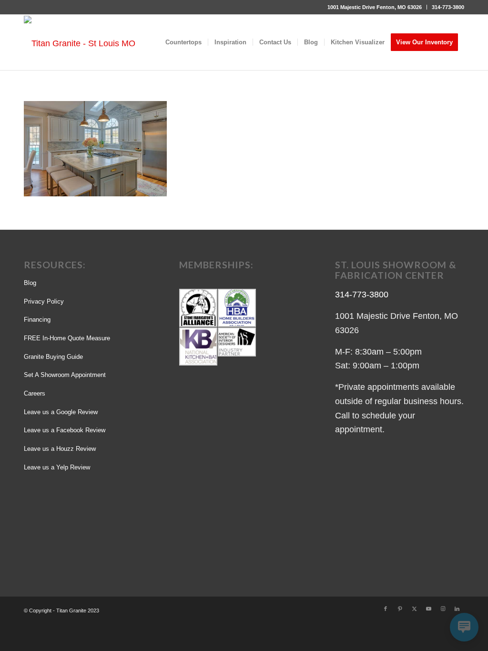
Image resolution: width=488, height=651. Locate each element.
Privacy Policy (44, 301)
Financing (37, 319)
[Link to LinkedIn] (457, 608)
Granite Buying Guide (53, 356)
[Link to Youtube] (428, 608)
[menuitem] (375, 7)
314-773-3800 (448, 7)
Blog (30, 282)
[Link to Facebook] (385, 608)
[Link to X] (414, 608)
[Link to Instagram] (443, 608)
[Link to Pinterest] (400, 608)
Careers (34, 393)
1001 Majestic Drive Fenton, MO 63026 (374, 7)
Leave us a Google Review (61, 412)
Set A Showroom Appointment (65, 374)
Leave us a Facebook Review (64, 430)
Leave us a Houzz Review (60, 448)
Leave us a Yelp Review (57, 467)
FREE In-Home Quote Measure (67, 338)
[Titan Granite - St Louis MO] (79, 43)
